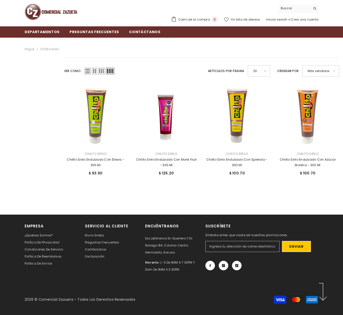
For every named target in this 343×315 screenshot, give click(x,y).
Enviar (296, 246)
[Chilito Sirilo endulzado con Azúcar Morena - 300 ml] (307, 115)
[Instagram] (223, 265)
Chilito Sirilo (49, 49)
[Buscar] (298, 8)
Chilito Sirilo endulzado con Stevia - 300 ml (95, 162)
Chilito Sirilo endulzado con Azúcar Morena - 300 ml (308, 162)
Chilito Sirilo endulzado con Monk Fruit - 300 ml (166, 162)
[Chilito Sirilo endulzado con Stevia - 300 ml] (95, 115)
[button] (87, 71)
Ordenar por (288, 71)
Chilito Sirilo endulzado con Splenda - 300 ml (236, 162)
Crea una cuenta (304, 19)
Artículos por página (226, 71)
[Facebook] (210, 265)
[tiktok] (237, 265)
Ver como (72, 71)
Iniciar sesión (277, 19)
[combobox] (294, 8)
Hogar (29, 49)
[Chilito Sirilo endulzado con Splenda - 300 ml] (237, 115)
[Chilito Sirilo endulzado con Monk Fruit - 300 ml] (166, 115)
